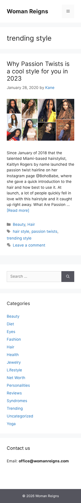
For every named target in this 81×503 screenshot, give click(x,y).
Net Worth (16, 377)
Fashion (14, 339)
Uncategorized (20, 416)
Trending (15, 408)
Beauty (19, 224)
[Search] (67, 276)
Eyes (11, 331)
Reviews (14, 393)
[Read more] (18, 210)
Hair (31, 224)
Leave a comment (29, 245)
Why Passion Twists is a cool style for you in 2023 (38, 71)
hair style (21, 231)
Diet (10, 324)
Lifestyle (14, 370)
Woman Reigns (27, 11)
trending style (19, 238)
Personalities (18, 385)
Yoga (11, 423)
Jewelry (14, 362)
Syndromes (17, 400)
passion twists (44, 231)
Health (13, 354)
